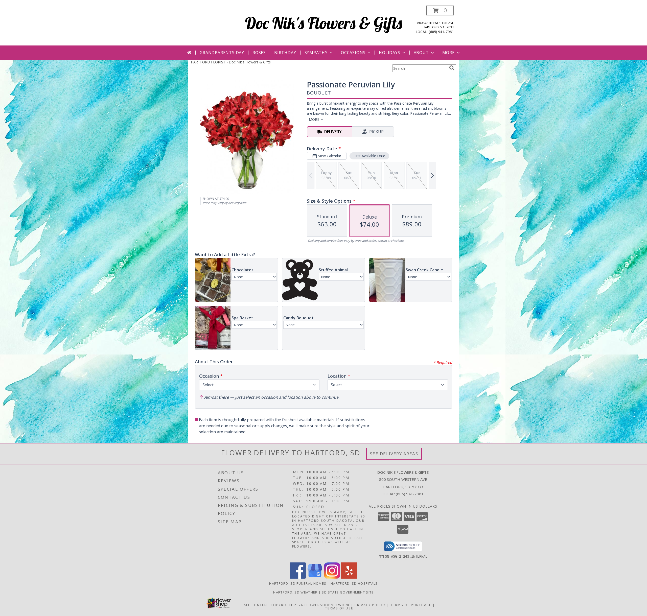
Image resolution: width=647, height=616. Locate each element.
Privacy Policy (370, 605)
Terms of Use (339, 608)
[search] (452, 68)
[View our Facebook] (298, 577)
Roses (259, 52)
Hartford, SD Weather (295, 592)
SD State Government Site (348, 592)
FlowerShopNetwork (327, 605)
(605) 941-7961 (441, 31)
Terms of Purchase (410, 605)
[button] (440, 10)
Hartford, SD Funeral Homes (297, 583)
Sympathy (316, 52)
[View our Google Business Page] (315, 577)
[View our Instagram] (332, 577)
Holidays (389, 52)
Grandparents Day (222, 52)
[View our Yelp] (349, 577)
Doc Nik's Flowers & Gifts (323, 23)
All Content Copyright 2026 (273, 605)
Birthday (285, 52)
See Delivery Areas (394, 454)
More (448, 52)
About (421, 52)
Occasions (353, 52)
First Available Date (369, 155)
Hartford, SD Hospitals (354, 583)
